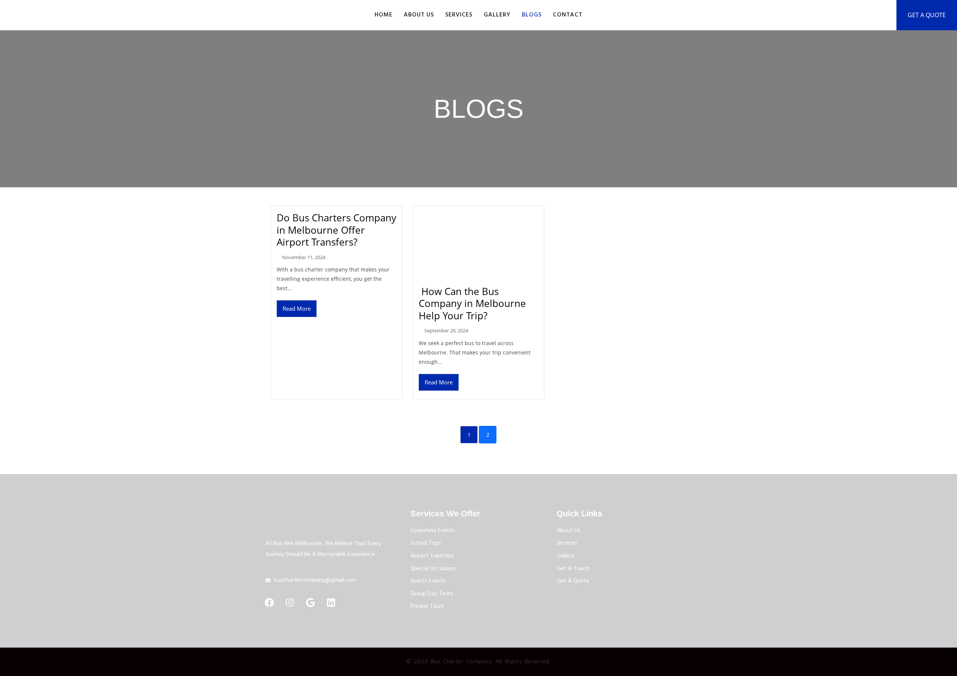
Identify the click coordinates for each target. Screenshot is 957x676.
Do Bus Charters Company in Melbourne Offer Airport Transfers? (336, 230)
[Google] (310, 602)
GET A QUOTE (927, 15)
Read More (297, 308)
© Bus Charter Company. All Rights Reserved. (478, 662)
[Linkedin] (330, 602)
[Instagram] (289, 602)
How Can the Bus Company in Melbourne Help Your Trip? (472, 303)
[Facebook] (269, 602)
